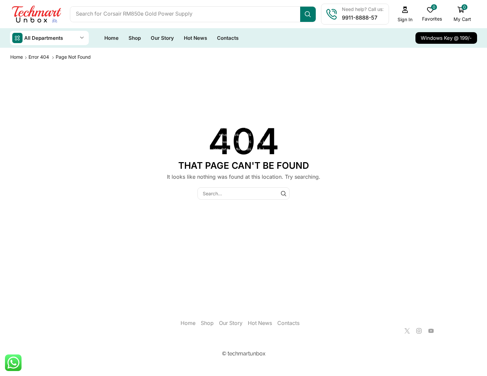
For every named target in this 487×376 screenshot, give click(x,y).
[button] (405, 14)
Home (16, 57)
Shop (207, 323)
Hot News (260, 323)
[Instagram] (419, 331)
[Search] (308, 14)
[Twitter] (407, 331)
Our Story (231, 323)
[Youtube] (431, 331)
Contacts (288, 323)
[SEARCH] (283, 193)
